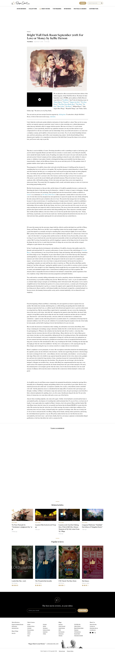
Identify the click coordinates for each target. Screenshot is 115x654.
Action (28, 624)
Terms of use (62, 651)
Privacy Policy (70, 651)
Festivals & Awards (80, 8)
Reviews (60, 624)
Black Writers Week (78, 628)
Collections (33, 8)
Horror (28, 633)
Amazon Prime (30, 626)
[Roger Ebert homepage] (21, 3)
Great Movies (45, 8)
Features (29, 31)
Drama (28, 631)
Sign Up (13, 633)
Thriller (44, 633)
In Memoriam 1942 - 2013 (52, 643)
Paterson (66, 102)
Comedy (29, 628)
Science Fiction (46, 630)
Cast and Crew (15, 628)
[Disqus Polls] (57, 448)
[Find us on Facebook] (90, 632)
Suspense (45, 631)
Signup (83, 3)
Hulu (28, 635)
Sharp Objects (58, 102)
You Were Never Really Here (66, 104)
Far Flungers (61, 631)
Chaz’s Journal (62, 626)
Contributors (93, 8)
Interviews (67, 8)
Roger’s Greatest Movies (17, 624)
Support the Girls (74, 102)
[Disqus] (57, 481)
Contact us (92, 626)
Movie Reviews (21, 8)
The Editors (30, 41)
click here (52, 116)
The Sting (79, 104)
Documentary (30, 630)
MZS (60, 630)
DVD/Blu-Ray (77, 624)
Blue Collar (61, 106)
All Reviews (14, 626)
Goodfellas (65, 100)
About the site (93, 624)
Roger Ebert (77, 633)
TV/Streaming (57, 8)
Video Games (77, 626)
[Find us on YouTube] (92, 632)
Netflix (44, 626)
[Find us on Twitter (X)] (95, 632)
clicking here (62, 114)
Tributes (60, 635)
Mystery (45, 624)
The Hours (68, 106)
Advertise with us (94, 628)
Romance (45, 628)
